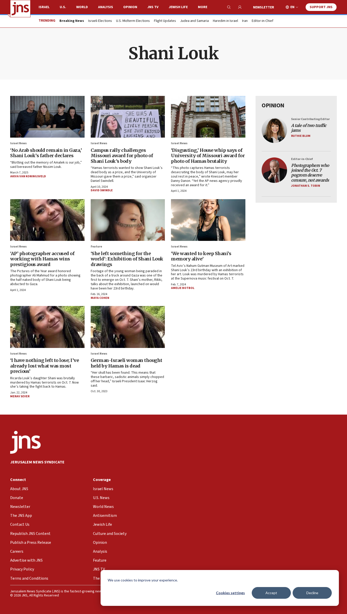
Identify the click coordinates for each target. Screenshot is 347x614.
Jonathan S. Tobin (305, 186)
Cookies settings (230, 593)
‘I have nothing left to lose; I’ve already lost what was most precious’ (44, 365)
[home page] (20, 8)
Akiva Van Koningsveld (28, 176)
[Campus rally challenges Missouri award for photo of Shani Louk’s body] (128, 117)
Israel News (18, 143)
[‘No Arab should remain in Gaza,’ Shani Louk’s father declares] (47, 117)
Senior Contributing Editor (310, 119)
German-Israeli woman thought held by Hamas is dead (126, 363)
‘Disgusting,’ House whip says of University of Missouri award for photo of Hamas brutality (208, 155)
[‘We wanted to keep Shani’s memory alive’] (208, 220)
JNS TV (153, 7)
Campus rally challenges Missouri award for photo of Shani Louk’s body (122, 155)
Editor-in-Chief (262, 21)
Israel (44, 7)
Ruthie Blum (300, 136)
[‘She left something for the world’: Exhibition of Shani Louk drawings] (128, 220)
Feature (96, 246)
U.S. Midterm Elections (133, 21)
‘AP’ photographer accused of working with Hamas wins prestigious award (42, 259)
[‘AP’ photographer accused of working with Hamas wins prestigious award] (47, 220)
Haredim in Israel (225, 21)
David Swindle (102, 190)
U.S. (63, 7)
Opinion (130, 7)
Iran (245, 21)
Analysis (105, 7)
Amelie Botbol (182, 288)
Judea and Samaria (194, 21)
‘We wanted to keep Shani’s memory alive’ (201, 256)
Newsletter (263, 7)
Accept (271, 593)
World (82, 7)
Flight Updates (165, 21)
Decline (312, 593)
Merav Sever (19, 396)
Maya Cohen (100, 298)
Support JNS (321, 7)
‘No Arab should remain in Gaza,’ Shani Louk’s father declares (46, 153)
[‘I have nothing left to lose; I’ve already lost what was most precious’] (47, 327)
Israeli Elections (100, 21)
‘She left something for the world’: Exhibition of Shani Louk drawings (127, 259)
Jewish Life (178, 7)
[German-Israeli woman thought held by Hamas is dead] (128, 327)
